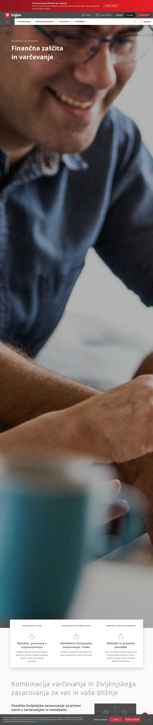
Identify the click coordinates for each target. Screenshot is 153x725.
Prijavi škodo (111, 6)
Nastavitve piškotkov (101, 719)
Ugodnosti (64, 21)
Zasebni (119, 15)
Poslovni (129, 15)
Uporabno (80, 21)
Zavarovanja (24, 21)
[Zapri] (149, 719)
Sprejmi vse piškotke (132, 719)
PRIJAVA (147, 22)
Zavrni (116, 719)
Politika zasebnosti (43, 721)
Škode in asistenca (45, 21)
